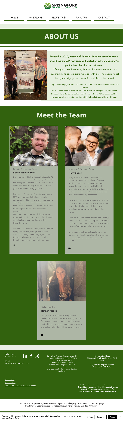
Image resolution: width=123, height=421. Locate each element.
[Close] (120, 417)
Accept (112, 417)
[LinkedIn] (13, 244)
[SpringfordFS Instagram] (37, 356)
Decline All (101, 417)
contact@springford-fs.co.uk (17, 363)
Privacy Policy (14, 418)
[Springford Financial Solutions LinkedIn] (25, 356)
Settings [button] (89, 417)
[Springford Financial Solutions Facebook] (31, 356)
